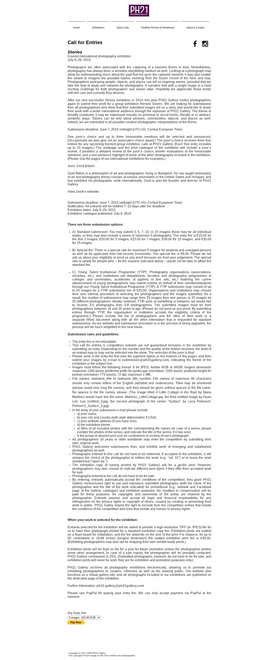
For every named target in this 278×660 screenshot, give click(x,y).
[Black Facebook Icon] (195, 44)
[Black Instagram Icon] (205, 44)
